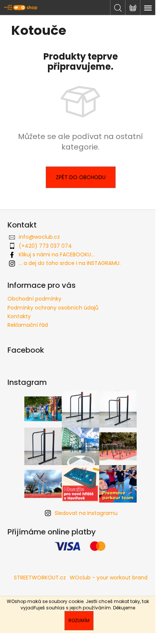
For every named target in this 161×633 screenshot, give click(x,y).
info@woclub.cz (39, 237)
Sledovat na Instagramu (86, 513)
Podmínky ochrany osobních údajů (52, 307)
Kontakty (19, 316)
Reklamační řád (27, 325)
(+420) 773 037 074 (45, 246)
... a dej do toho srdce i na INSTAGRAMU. (70, 263)
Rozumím (79, 620)
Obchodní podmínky (34, 298)
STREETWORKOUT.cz (40, 577)
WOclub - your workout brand (109, 577)
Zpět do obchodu (81, 177)
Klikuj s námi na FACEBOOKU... (56, 254)
